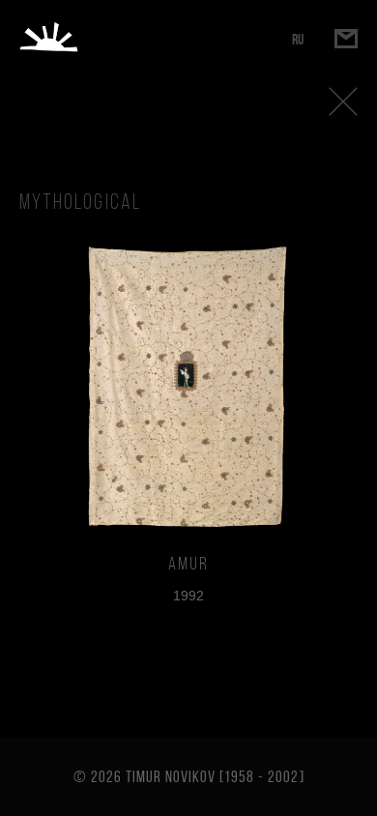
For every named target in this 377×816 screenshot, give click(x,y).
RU (298, 39)
